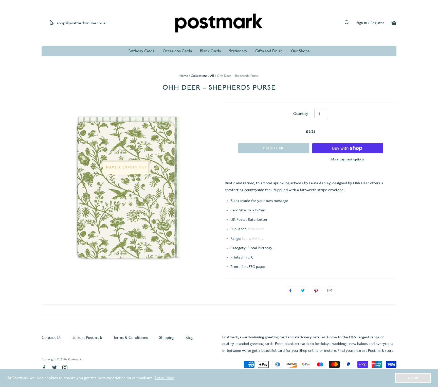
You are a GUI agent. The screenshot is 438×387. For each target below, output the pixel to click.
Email (329, 290)
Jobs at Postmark (87, 337)
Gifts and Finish (269, 51)
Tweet (303, 290)
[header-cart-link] (390, 23)
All (212, 76)
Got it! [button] (413, 378)
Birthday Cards (141, 51)
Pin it (316, 290)
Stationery (238, 51)
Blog (189, 337)
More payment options (347, 159)
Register (377, 23)
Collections (199, 76)
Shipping (166, 337)
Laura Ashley (253, 238)
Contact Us (52, 337)
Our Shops (300, 51)
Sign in (361, 23)
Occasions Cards (177, 51)
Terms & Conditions (130, 337)
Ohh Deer (256, 229)
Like (290, 290)
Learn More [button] (165, 378)
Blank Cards (210, 51)
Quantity (300, 114)
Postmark (74, 359)
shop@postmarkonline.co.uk (81, 23)
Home (183, 76)
